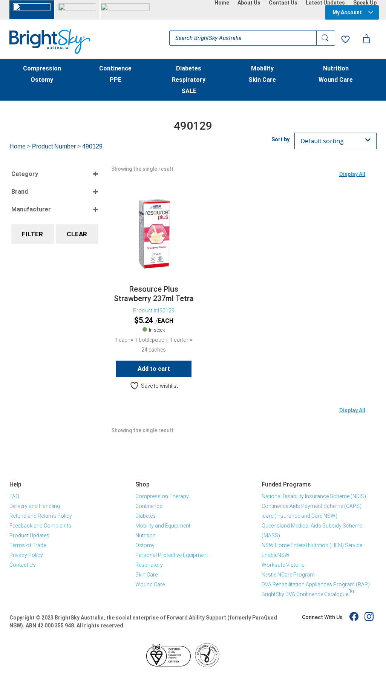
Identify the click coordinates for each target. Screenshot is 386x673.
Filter (32, 234)
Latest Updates (325, 2)
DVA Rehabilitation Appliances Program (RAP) (316, 584)
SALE (188, 92)
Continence (115, 69)
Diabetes (188, 69)
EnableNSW (276, 555)
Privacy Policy (26, 555)
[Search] (325, 38)
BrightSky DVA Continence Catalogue (305, 594)
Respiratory (188, 80)
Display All (352, 174)
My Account (347, 12)
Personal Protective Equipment (171, 555)
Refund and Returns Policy (40, 516)
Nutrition (336, 69)
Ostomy (42, 80)
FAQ (14, 496)
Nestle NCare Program (288, 575)
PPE (115, 80)
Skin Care (262, 80)
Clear (77, 234)
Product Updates (29, 535)
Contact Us (283, 2)
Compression (42, 69)
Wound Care (336, 80)
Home (221, 2)
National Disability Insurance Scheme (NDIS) (314, 496)
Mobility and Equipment (162, 526)
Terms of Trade (27, 545)
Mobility (262, 69)
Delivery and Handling (34, 506)
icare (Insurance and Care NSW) (299, 516)
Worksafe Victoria (283, 565)
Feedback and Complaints (40, 526)
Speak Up (365, 2)
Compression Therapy (162, 496)
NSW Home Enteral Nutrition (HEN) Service (312, 545)
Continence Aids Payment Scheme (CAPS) (311, 506)
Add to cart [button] (154, 368)
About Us (248, 2)
